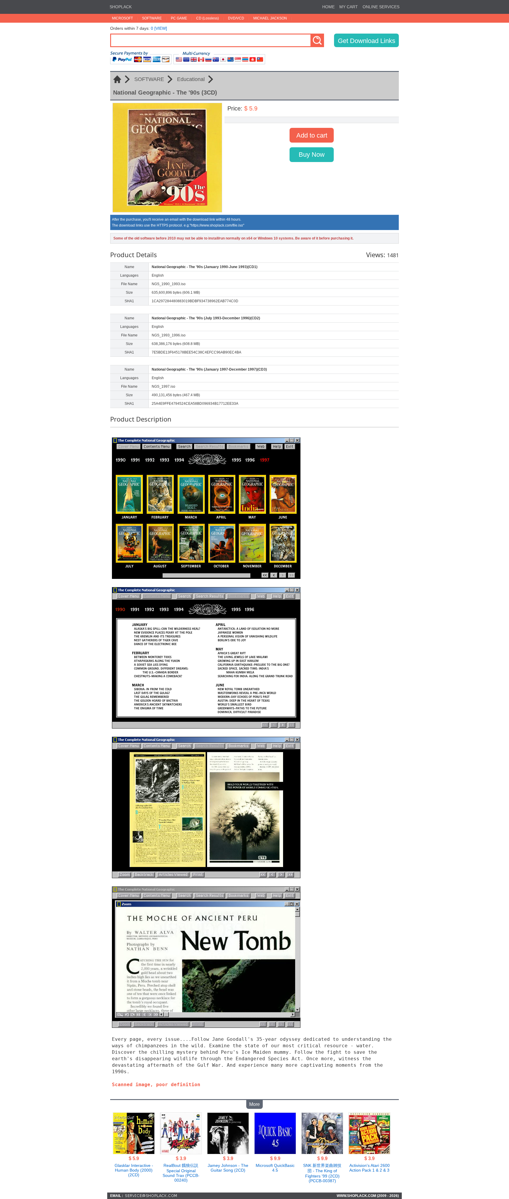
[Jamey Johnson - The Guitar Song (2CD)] (228, 1152)
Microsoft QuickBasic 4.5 (275, 1167)
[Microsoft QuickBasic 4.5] (275, 1152)
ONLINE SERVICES (381, 6)
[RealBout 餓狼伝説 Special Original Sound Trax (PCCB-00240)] (180, 1152)
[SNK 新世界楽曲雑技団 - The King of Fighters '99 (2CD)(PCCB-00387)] (322, 1152)
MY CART (348, 6)
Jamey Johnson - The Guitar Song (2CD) (228, 1167)
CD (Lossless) (207, 18)
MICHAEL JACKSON (270, 18)
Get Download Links (366, 40)
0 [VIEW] (159, 28)
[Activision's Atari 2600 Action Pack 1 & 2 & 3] (369, 1152)
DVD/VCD (236, 18)
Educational (191, 79)
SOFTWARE (152, 18)
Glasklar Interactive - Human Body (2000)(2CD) (134, 1170)
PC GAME (179, 18)
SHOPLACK (121, 6)
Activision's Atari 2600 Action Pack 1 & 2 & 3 (369, 1167)
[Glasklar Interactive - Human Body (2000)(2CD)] (133, 1152)
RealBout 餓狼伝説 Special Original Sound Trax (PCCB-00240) (181, 1173)
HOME (328, 6)
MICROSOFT (122, 18)
